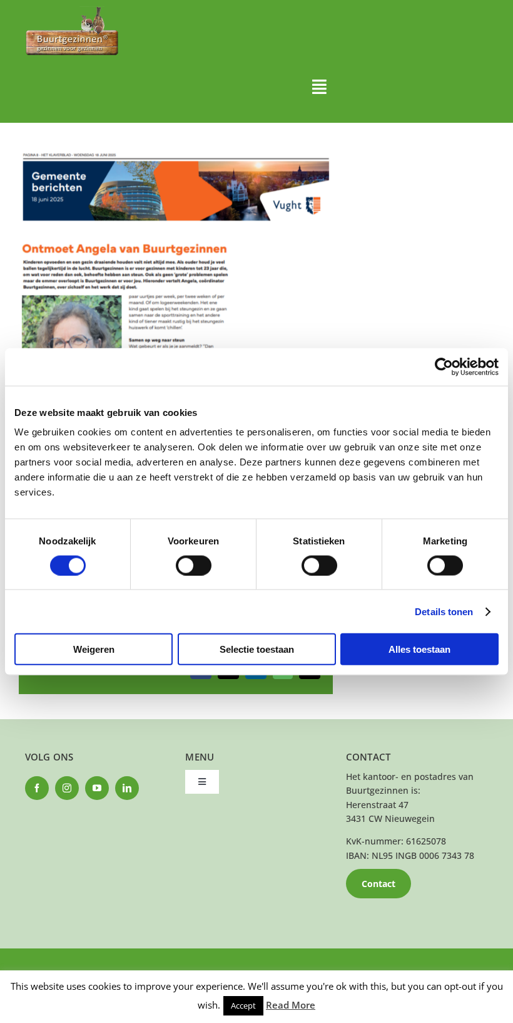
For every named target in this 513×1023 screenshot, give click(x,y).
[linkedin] (127, 788)
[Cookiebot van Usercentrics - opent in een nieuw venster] (444, 366)
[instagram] (67, 788)
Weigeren (93, 649)
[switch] (193, 565)
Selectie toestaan (257, 649)
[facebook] (37, 788)
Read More (290, 1005)
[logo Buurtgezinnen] (72, 10)
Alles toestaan (419, 649)
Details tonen (444, 611)
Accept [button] (243, 1005)
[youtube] (97, 788)
